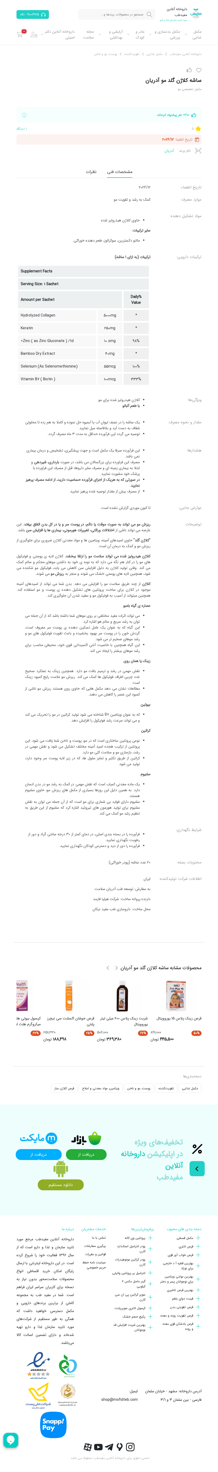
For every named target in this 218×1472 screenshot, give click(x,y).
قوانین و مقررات (95, 1254)
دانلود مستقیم (61, 1185)
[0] (19, 34)
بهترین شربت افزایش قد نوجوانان (129, 1327)
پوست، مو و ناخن (138, 1088)
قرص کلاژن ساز (64, 1088)
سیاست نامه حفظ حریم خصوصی (94, 1265)
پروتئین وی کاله (135, 1238)
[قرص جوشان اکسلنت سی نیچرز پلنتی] (69, 996)
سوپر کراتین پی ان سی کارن (130, 1297)
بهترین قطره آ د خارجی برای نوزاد (178, 1266)
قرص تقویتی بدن (181, 1307)
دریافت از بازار (86, 1155)
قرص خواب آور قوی (180, 1255)
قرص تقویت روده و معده (176, 1315)
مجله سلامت (88, 34)
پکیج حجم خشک (134, 1316)
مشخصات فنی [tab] (119, 171)
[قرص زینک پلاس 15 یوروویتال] (176, 996)
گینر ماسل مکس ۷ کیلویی (133, 1284)
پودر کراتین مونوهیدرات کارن (130, 1262)
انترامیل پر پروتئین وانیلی (128, 1273)
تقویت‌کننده (166, 1088)
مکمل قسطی (185, 1238)
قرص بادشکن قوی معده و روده (177, 1326)
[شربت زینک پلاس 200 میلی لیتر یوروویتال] (122, 996)
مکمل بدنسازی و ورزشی (167, 34)
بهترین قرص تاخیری (180, 1290)
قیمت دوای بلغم (182, 1298)
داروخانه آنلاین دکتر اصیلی (60, 34)
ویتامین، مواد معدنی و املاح (100, 1088)
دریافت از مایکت (39, 1155)
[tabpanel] (109, 550)
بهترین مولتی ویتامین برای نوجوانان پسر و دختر (176, 1279)
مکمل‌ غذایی (197, 34)
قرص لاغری (186, 1246)
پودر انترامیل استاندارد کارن (131, 1249)
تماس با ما (99, 1237)
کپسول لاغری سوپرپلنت (130, 1308)
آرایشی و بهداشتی (116, 34)
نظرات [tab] (91, 171)
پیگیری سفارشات (95, 1246)
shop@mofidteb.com (119, 1400)
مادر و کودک (140, 34)
